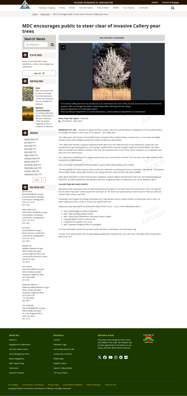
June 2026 (28, 145)
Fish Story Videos (61, 373)
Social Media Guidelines (72, 385)
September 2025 (31, 174)
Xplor (37, 88)
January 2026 (29, 161)
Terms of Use (110, 385)
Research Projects (16, 373)
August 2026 (29, 139)
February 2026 (30, 158)
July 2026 (28, 142)
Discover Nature (86, 7)
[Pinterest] (121, 358)
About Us (13, 340)
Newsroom (45, 14)
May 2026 (28, 148)
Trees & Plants (103, 7)
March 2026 (29, 155)
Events (155, 2)
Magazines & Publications (19, 344)
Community (143, 7)
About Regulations (16, 358)
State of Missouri (94, 385)
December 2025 (31, 164)
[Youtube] (111, 358)
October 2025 (30, 171)
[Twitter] (99, 358)
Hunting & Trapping (47, 7)
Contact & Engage (170, 2)
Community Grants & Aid (64, 349)
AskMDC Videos (60, 363)
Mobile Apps (59, 358)
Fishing (62, 7)
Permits (72, 7)
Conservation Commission (33, 385)
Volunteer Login (60, 344)
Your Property (128, 7)
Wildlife (116, 7)
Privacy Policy (53, 385)
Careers (57, 340)
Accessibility (13, 385)
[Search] (51, 44)
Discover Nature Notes (18, 349)
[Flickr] (126, 358)
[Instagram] (115, 358)
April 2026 (28, 152)
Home (35, 14)
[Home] (25, 7)
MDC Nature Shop (16, 363)
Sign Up (37, 73)
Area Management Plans (19, 354)
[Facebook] (105, 358)
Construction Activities (63, 354)
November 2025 (31, 168)
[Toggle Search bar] (173, 8)
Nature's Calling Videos (63, 368)
